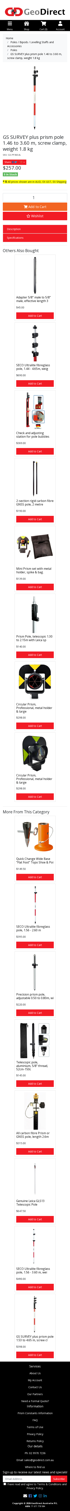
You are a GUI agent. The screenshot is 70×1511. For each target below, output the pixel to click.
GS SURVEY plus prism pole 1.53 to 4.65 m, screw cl (35, 1338)
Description (14, 229)
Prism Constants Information (35, 1413)
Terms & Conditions (49, 1484)
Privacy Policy (35, 1434)
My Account (35, 1380)
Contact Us (35, 1387)
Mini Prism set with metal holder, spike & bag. (33, 570)
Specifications (15, 237)
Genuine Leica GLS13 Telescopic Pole (30, 1203)
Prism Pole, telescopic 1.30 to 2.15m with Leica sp (34, 638)
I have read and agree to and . (36, 1486)
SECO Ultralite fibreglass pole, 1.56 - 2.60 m (33, 928)
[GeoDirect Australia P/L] (35, 11)
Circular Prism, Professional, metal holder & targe (34, 707)
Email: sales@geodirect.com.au (35, 1460)
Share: (8, 162)
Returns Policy (35, 1441)
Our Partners (35, 1394)
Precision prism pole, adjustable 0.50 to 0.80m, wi (35, 996)
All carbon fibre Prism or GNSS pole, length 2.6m (33, 1135)
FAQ (35, 1420)
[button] (35, 216)
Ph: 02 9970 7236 (35, 1453)
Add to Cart (36, 206)
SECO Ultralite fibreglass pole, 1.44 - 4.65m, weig (33, 367)
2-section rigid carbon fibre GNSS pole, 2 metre (35, 502)
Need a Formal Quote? (35, 1401)
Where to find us (35, 1467)
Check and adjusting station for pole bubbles (32, 435)
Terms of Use (35, 1427)
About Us (35, 1373)
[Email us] (25, 1495)
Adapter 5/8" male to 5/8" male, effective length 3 (33, 299)
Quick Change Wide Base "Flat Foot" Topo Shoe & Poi (34, 860)
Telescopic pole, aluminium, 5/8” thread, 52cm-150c (32, 1065)
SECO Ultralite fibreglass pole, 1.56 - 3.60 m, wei (33, 1270)
